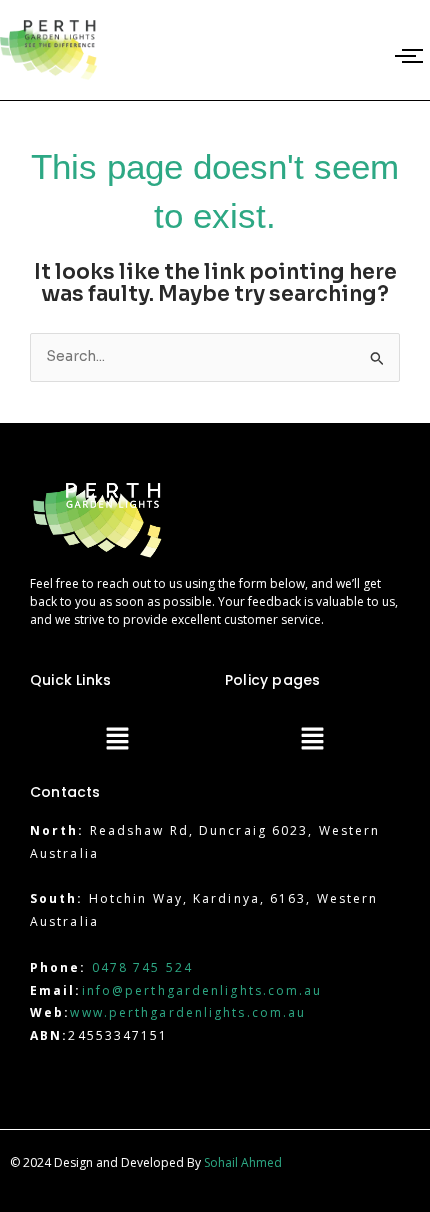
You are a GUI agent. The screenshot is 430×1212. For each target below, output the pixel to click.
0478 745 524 (142, 967)
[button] (117, 741)
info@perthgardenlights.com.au (202, 990)
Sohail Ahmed (243, 1162)
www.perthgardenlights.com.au (188, 1012)
